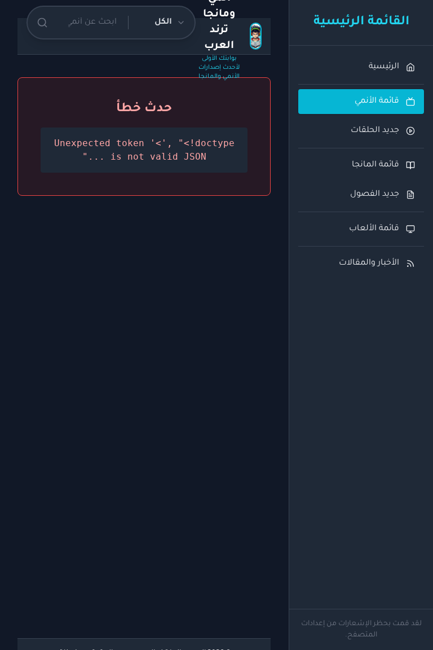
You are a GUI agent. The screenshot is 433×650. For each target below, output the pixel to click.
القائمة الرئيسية (361, 22)
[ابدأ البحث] (42, 22)
